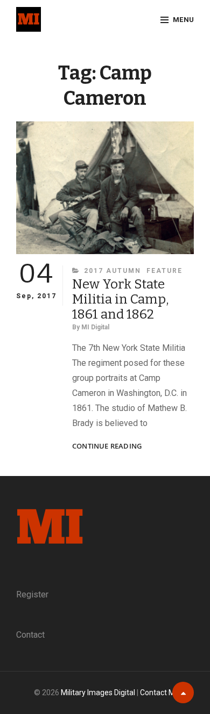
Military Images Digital (98, 692)
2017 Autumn (112, 271)
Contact (30, 635)
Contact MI (158, 692)
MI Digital (95, 327)
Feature (164, 271)
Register (32, 594)
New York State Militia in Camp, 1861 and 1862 (120, 299)
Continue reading (107, 446)
